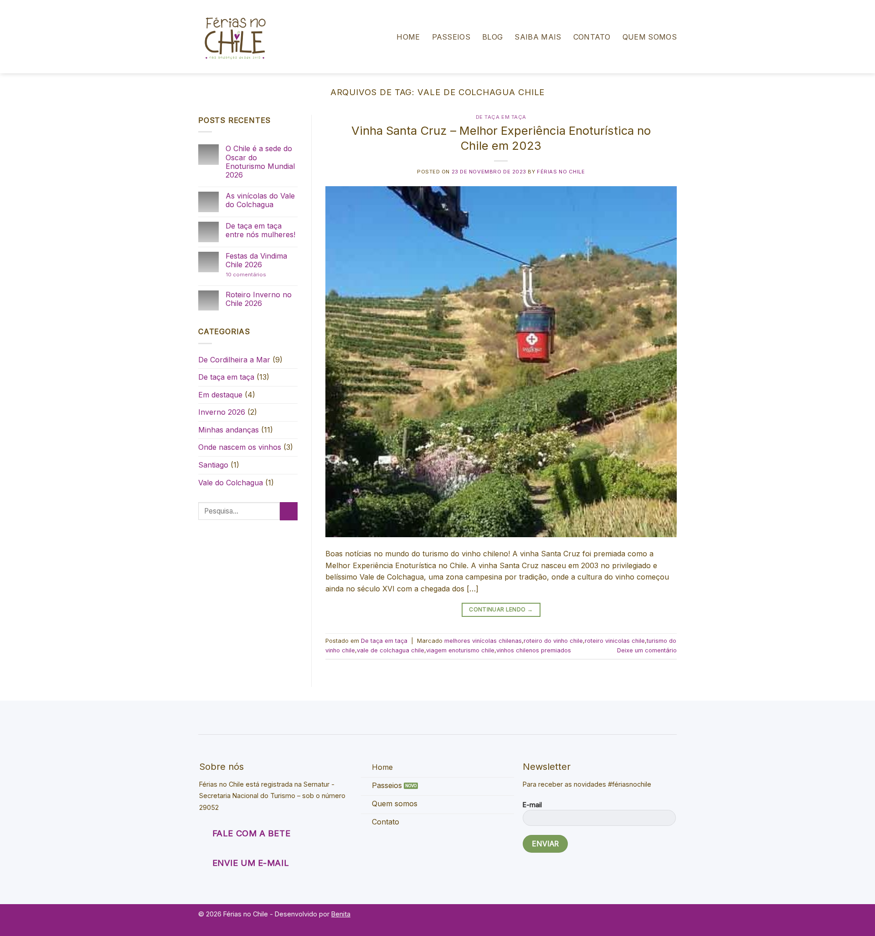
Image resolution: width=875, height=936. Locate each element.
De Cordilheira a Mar (234, 359)
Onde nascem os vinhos (239, 447)
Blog (492, 36)
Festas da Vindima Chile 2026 (256, 260)
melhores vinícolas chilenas (483, 640)
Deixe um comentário (647, 650)
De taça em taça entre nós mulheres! (260, 230)
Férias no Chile (561, 171)
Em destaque (220, 394)
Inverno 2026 (221, 412)
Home (408, 36)
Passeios (451, 36)
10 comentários (256, 275)
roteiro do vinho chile (553, 640)
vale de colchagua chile (390, 650)
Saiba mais (538, 36)
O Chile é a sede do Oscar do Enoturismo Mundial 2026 (260, 161)
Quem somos (650, 36)
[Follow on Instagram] (670, 919)
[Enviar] (289, 511)
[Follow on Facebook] (657, 919)
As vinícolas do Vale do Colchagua (260, 200)
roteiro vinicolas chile (615, 640)
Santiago (213, 464)
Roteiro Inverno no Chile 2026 (259, 299)
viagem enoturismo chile (460, 650)
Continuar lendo (501, 609)
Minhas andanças (228, 429)
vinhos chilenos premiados (533, 650)
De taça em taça (226, 377)
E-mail (532, 805)
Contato (592, 36)
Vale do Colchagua (230, 482)
